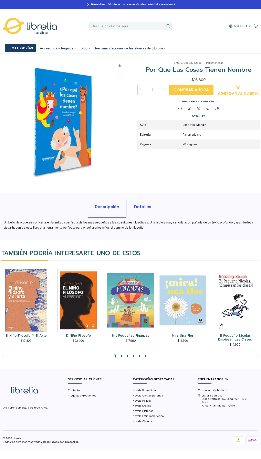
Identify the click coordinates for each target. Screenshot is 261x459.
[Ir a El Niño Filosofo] (78, 300)
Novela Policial (142, 400)
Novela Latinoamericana (148, 416)
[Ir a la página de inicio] (29, 26)
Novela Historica (143, 410)
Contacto (74, 390)
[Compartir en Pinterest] (208, 108)
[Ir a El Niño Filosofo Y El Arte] (26, 300)
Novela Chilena (142, 421)
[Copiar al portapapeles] (217, 108)
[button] (20, 48)
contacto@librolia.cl (214, 390)
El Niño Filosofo (78, 336)
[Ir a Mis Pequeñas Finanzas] (130, 300)
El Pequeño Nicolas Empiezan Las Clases (235, 338)
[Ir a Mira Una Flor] (182, 300)
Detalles (142, 207)
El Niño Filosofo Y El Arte (26, 336)
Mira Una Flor (183, 336)
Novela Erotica (142, 405)
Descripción (107, 207)
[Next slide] (257, 355)
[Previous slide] (4, 355)
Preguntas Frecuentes (82, 395)
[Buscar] (168, 26)
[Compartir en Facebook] (180, 108)
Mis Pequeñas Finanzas (130, 336)
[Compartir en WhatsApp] (198, 108)
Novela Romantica (144, 390)
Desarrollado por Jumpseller (60, 441)
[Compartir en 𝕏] (189, 108)
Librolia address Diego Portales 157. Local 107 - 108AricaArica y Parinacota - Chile (224, 400)
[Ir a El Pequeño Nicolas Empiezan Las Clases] (234, 300)
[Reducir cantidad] (141, 90)
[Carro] (256, 26)
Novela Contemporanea (148, 395)
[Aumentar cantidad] (163, 90)
